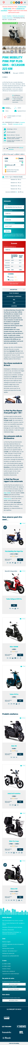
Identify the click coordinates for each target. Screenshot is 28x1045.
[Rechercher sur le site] (21, 3)
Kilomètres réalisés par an (10, 246)
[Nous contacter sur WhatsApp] (11, 3)
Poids (5, 217)
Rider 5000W (7, 492)
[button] (23, 24)
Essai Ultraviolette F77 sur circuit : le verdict (12, 920)
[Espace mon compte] (16, 3)
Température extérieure (9, 223)
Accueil (4, 16)
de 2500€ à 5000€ (6, 966)
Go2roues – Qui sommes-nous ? (9, 951)
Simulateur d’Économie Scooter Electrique (12, 927)
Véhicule (6, 204)
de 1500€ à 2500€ (6, 963)
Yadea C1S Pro (7, 498)
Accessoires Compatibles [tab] (14, 296)
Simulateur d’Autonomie (8, 929)
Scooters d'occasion (7, 18)
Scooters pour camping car (8, 971)
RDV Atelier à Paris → (14, 1000)
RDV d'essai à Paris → (14, 984)
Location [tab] (14, 306)
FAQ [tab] (14, 299)
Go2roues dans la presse (8, 948)
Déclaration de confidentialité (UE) (10, 956)
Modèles (9, 16)
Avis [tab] (14, 303)
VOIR (20, 559)
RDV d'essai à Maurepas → (14, 989)
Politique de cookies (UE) (8, 953)
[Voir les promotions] (13, 3)
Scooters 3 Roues (6, 968)
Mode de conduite (8, 210)
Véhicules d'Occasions (18, 16)
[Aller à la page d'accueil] (8, 3)
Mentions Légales (6, 941)
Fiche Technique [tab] (14, 293)
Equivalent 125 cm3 (17, 124)
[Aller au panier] (19, 3)
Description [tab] (13, 289)
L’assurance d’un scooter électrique (10, 973)
